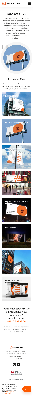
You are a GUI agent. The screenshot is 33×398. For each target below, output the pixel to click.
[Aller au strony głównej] (11, 3)
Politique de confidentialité (16, 353)
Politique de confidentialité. (8, 392)
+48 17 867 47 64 (16, 358)
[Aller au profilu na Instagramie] (14, 364)
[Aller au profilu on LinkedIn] (18, 364)
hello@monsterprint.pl (16, 356)
